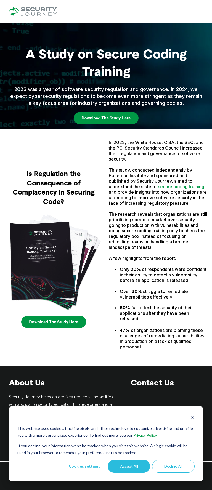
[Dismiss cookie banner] (193, 418)
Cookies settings (84, 466)
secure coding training (181, 186)
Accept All (129, 466)
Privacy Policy (145, 435)
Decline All (173, 466)
